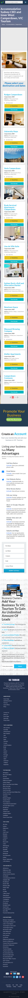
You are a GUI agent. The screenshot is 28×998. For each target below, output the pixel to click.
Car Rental (5, 937)
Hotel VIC (5, 964)
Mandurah (5, 853)
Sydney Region (6, 782)
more (16, 397)
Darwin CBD (6, 883)
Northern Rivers (7, 788)
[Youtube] (23, 977)
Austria (5, 756)
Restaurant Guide (7, 929)
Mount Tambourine (7, 859)
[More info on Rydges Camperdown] (14, 120)
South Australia (6, 790)
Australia (6, 729)
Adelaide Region (7, 813)
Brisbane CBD (6, 885)
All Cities (5, 824)
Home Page (6, 699)
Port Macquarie (6, 855)
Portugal (6, 754)
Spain (5, 739)
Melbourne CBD (7, 870)
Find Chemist (6, 935)
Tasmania (5, 796)
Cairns (4, 843)
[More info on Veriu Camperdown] (14, 194)
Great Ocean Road (7, 817)
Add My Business (14, 419)
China (14, 986)
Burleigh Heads (6, 905)
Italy (5, 735)
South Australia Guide (8, 954)
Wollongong (6, 845)
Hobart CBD (6, 887)
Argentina (6, 764)
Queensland (6, 778)
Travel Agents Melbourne (9, 921)
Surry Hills (5, 910)
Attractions (6, 947)
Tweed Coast (6, 811)
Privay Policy (7, 720)
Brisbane (5, 834)
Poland (5, 753)
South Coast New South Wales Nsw (11, 792)
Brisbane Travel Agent (8, 919)
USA (17, 985)
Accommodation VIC (8, 962)
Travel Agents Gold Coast (9, 925)
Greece (5, 751)
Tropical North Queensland (9, 803)
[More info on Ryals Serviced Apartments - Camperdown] (14, 235)
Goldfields (5, 815)
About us (6, 714)
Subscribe (6, 718)
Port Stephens (6, 801)
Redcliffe (5, 849)
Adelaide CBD (6, 879)
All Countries (7, 727)
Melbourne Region (7, 780)
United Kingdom (7, 745)
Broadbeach (6, 881)
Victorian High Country (8, 805)
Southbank (5, 876)
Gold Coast (5, 832)
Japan (5, 758)
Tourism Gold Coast (8, 951)
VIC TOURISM (14, 680)
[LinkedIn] (14, 977)
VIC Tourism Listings (14, 996)
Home (3, 24)
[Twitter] (17, 977)
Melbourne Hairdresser (8, 939)
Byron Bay (5, 847)
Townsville (5, 851)
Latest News (7, 704)
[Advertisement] (14, 39)
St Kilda (5, 891)
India (5, 749)
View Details (14, 109)
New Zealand (7, 733)
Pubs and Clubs (6, 933)
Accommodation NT (8, 956)
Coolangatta (6, 899)
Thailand (6, 762)
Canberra (5, 838)
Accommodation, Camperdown (14, 24)
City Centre (6, 901)
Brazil (5, 747)
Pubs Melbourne (7, 931)
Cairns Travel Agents (8, 923)
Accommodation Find (8, 952)
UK (13, 985)
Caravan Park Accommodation (10, 943)
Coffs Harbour (6, 861)
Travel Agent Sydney (8, 927)
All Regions (5, 772)
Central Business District (9, 878)
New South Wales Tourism (9, 958)
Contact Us (6, 712)
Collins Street (6, 893)
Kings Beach (6, 895)
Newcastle (5, 841)
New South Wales (7, 774)
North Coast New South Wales (10, 784)
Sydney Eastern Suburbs (9, 874)
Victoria (5, 776)
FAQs (5, 706)
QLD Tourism (6, 960)
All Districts (6, 868)
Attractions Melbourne (8, 945)
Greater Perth (6, 799)
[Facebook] (20, 977)
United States (7, 731)
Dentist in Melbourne (8, 941)
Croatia (5, 743)
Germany (6, 741)
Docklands (5, 903)
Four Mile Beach (7, 909)
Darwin (4, 839)
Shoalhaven (6, 807)
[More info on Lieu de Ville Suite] (14, 272)
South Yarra (6, 907)
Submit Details (14, 570)
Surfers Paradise (7, 872)
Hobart (4, 857)
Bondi (4, 889)
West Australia (6, 786)
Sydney (5, 826)
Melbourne (5, 828)
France (5, 737)
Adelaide (5, 836)
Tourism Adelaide (7, 949)
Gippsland (5, 809)
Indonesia (6, 760)
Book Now (15, 106)
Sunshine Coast (7, 794)
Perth (4, 830)
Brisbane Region (7, 798)
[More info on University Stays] (14, 157)
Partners (6, 702)
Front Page (6, 716)
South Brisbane (6, 897)
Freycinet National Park (8, 912)
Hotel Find (5, 966)
